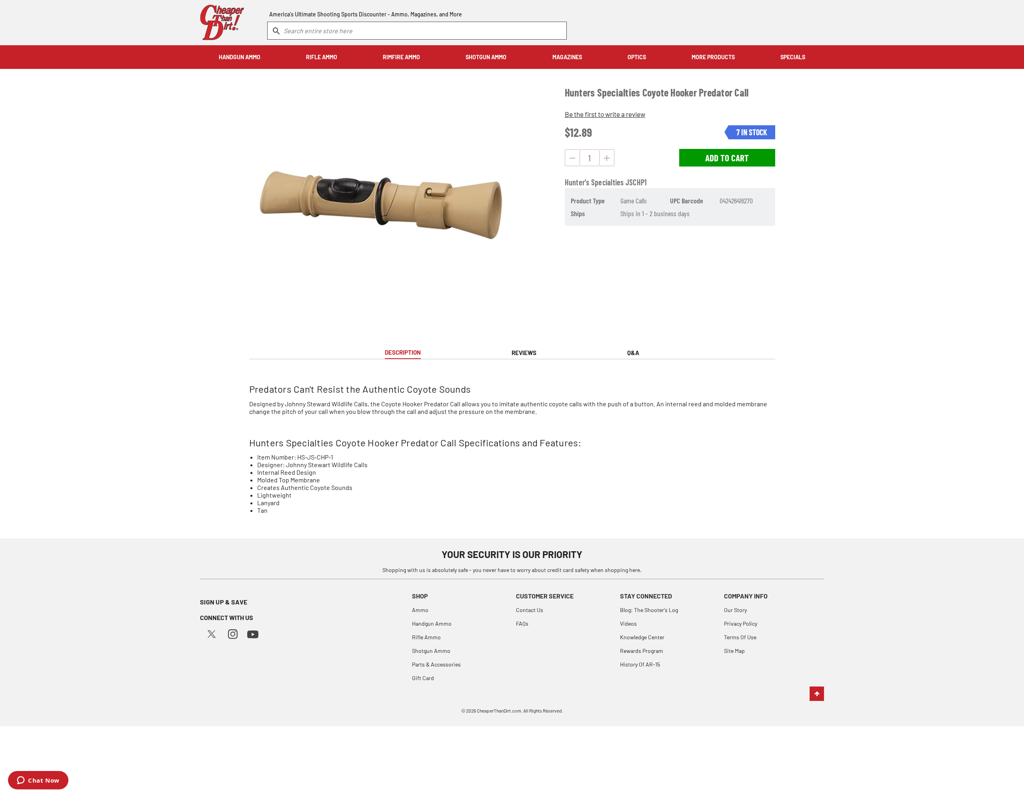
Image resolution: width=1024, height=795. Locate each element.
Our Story (735, 609)
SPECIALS (792, 57)
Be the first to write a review (605, 114)
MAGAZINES (567, 57)
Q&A (633, 352)
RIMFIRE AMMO (401, 57)
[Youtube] (252, 633)
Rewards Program (641, 650)
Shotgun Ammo (431, 650)
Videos (628, 623)
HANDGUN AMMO (239, 57)
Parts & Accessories (436, 664)
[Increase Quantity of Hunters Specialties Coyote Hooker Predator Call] (607, 157)
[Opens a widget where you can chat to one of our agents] (38, 781)
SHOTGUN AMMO (486, 57)
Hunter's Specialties (594, 182)
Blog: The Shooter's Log (649, 609)
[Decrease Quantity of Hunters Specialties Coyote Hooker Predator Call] (572, 157)
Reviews (524, 352)
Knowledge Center (642, 637)
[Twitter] (211, 633)
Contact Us (529, 609)
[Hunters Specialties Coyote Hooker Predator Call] (381, 205)
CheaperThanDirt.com (499, 710)
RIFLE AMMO (321, 57)
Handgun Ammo (432, 623)
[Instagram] (233, 633)
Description (403, 352)
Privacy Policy (740, 623)
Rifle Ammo (426, 637)
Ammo (420, 609)
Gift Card (423, 678)
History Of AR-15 (640, 664)
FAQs (522, 623)
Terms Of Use (740, 637)
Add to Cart (727, 157)
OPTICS (637, 57)
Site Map (734, 650)
